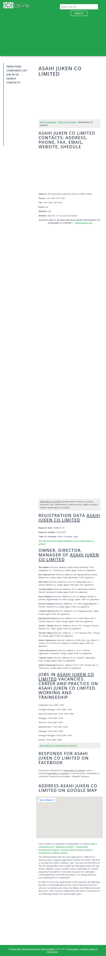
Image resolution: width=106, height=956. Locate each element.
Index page (13, 66)
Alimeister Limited (64, 846)
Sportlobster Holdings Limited (53, 852)
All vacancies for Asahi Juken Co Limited (58, 745)
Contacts (13, 82)
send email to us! (83, 222)
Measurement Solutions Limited (76, 849)
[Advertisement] (79, 35)
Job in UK (12, 74)
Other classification (67, 122)
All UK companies (48, 122)
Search (79, 13)
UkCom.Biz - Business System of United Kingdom (33, 949)
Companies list (16, 70)
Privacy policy (73, 949)
